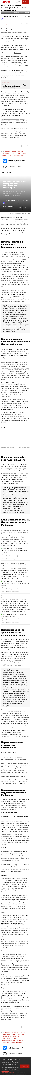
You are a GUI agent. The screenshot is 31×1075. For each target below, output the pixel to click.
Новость (7, 151)
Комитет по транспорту (8, 1040)
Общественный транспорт (9, 1036)
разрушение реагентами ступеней (12, 119)
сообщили (4, 647)
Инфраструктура (6, 1038)
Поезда (13, 1034)
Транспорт (23, 1033)
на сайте (14, 418)
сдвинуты (16, 296)
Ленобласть (20, 1040)
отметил (6, 329)
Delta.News (17, 53)
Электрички (15, 1033)
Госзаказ (4, 155)
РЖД (18, 1034)
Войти (25, 2)
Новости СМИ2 (6, 172)
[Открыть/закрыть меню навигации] (16, 2)
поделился (18, 699)
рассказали (5, 759)
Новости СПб (5, 153)
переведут (23, 473)
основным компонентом (16, 135)
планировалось (21, 292)
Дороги (9, 155)
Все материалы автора (8, 24)
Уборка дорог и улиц (18, 155)
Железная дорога (6, 1034)
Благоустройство (15, 153)
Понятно (25, 1066)
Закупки (24, 153)
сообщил (23, 600)
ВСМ (23, 1034)
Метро (14, 1038)
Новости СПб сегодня (17, 151)
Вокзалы (20, 1036)
